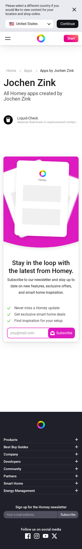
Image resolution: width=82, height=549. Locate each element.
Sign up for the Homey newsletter (41, 507)
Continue (67, 24)
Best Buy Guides (16, 447)
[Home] (41, 38)
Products (11, 440)
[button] (29, 24)
